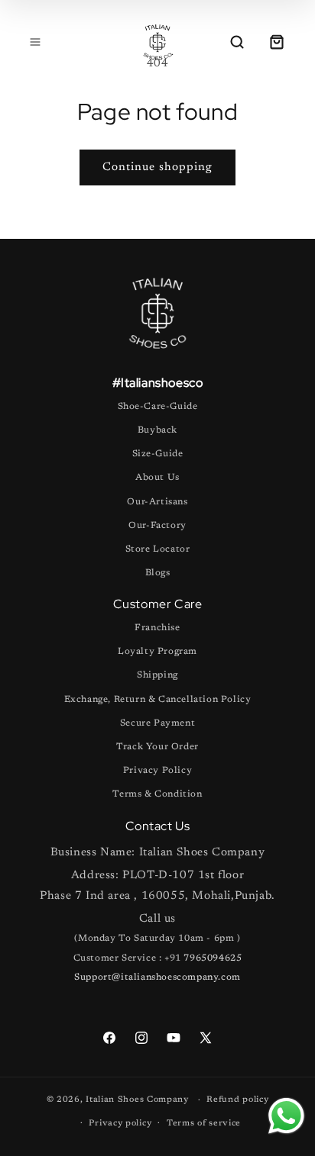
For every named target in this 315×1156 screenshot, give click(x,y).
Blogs (157, 573)
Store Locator (157, 549)
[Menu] (35, 42)
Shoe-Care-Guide (158, 406)
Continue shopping (157, 167)
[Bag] (277, 42)
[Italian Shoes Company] (157, 42)
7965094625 (212, 958)
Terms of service (204, 1123)
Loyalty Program (157, 651)
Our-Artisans (157, 502)
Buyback (157, 430)
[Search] (237, 42)
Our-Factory (157, 525)
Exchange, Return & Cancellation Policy (158, 699)
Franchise (157, 628)
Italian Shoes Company (137, 1100)
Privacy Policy (157, 770)
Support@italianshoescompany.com (157, 977)
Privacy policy (120, 1123)
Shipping (157, 675)
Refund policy (237, 1100)
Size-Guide (157, 454)
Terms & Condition (157, 794)
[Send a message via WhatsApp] (286, 1116)
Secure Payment (157, 723)
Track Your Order (157, 747)
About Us (157, 477)
